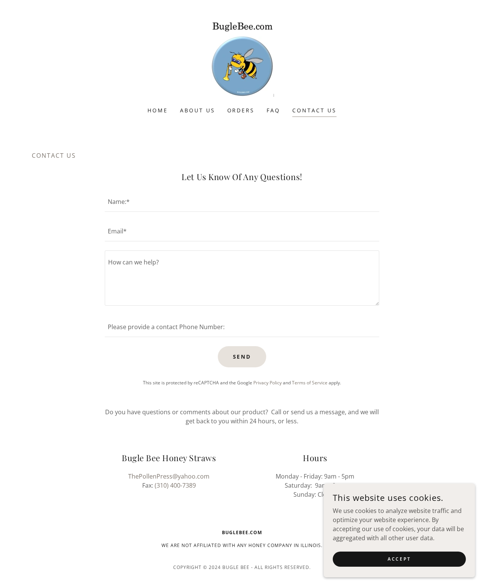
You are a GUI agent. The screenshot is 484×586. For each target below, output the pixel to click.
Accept (399, 559)
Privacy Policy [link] (267, 382)
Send (242, 356)
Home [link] (157, 110)
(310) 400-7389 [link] (175, 485)
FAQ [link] (273, 110)
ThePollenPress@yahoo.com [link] (168, 476)
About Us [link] (197, 110)
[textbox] (242, 201)
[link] (242, 58)
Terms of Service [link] (309, 382)
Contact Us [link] (314, 110)
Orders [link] (241, 110)
